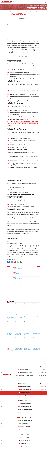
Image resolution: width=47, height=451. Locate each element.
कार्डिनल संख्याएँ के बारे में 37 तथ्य (17, 268)
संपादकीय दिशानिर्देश (34, 11)
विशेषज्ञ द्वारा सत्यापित (28, 11)
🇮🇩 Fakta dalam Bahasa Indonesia (24, 417)
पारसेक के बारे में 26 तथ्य (36, 316)
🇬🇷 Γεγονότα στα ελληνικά (24, 414)
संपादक (29, 250)
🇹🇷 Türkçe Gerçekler (25, 446)
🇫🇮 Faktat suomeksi (25, 409)
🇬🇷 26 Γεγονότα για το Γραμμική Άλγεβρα (24, 375)
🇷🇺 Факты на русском (24, 437)
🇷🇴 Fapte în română (25, 434)
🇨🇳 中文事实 (24, 449)
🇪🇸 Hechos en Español (24, 392)
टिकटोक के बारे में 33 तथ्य (36, 349)
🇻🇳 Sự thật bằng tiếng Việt (24, 443)
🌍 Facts (25, 383)
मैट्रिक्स (22, 116)
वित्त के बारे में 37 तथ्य (18, 334)
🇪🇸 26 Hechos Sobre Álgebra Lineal (25, 378)
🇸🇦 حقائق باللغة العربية (24, 412)
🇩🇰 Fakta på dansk (24, 400)
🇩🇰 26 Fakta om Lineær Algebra (24, 369)
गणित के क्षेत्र (43, 5)
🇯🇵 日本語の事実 (24, 420)
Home (31, 5)
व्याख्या (25, 94)
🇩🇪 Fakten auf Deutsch (24, 386)
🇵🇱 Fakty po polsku (25, 432)
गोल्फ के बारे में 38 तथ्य (27, 349)
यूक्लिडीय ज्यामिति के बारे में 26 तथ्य (18, 288)
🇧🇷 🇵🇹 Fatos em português (24, 397)
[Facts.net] (8, 1)
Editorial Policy (43, 361)
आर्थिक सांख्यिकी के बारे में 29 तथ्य (17, 283)
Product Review (43, 366)
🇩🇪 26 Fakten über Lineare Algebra (25, 372)
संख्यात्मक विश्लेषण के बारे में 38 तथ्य (18, 278)
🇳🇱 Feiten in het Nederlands (24, 429)
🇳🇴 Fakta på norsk (24, 406)
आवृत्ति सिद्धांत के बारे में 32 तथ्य (17, 292)
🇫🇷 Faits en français (25, 389)
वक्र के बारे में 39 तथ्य (16, 273)
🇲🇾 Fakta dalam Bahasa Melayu (24, 426)
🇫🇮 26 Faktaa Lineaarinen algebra (24, 380)
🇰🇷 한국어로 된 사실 (25, 423)
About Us (43, 358)
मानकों (12, 250)
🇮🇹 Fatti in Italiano (24, 395)
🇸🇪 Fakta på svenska (24, 403)
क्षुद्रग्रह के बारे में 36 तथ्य (36, 333)
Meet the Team (43, 363)
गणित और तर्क (36, 5)
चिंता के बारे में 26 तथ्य (18, 317)
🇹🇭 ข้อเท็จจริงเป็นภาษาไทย (24, 440)
